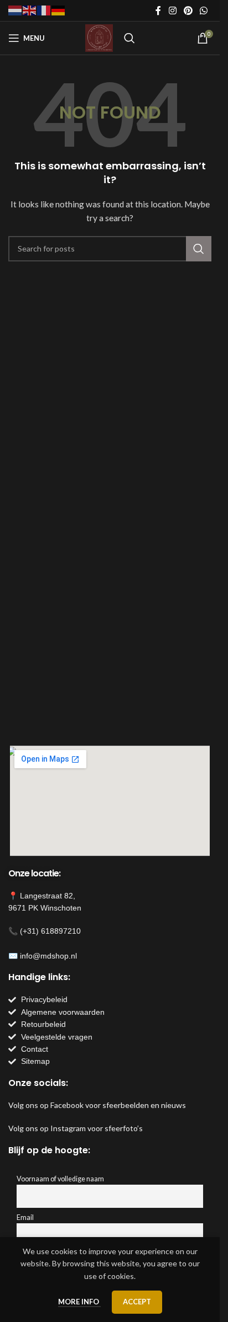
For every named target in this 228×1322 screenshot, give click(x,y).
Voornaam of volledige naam (60, 1179)
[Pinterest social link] (188, 10)
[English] (30, 10)
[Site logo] (99, 37)
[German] (58, 10)
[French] (44, 10)
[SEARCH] (198, 248)
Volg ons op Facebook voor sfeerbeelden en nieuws (97, 1105)
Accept (137, 1301)
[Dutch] (15, 10)
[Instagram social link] (172, 10)
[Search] (129, 38)
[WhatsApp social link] (203, 10)
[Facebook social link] (158, 10)
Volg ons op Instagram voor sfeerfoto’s (75, 1128)
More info (79, 1301)
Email (25, 1217)
